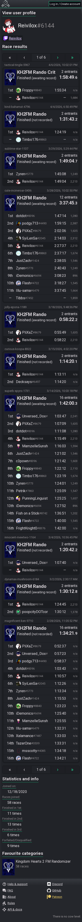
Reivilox (15, 38)
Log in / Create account (65, 4)
